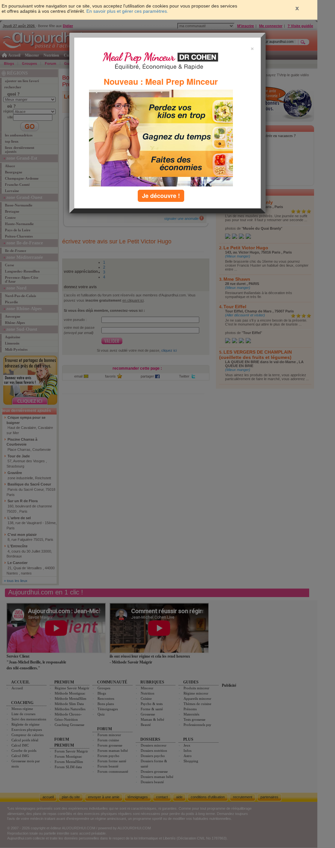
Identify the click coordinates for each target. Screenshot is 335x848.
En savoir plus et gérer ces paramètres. (127, 11)
